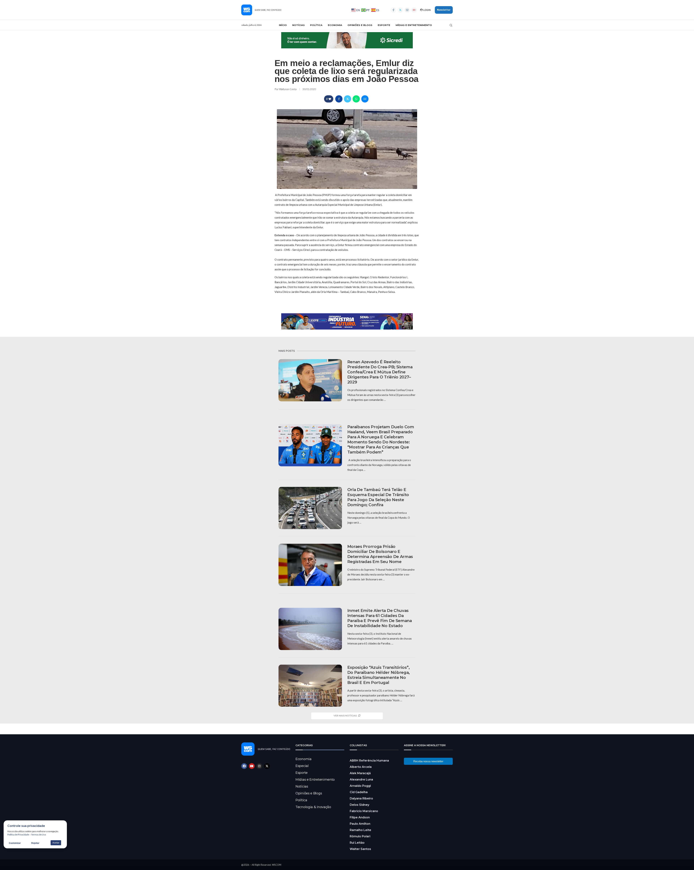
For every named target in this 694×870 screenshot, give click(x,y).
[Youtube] (414, 9)
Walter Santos (360, 849)
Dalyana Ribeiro (361, 798)
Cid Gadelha (359, 792)
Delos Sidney (359, 804)
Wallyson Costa (288, 89)
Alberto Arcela (361, 767)
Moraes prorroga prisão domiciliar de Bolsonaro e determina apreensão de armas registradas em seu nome (380, 554)
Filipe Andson (360, 817)
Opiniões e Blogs (360, 25)
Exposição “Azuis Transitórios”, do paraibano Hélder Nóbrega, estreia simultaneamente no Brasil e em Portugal (378, 675)
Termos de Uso (38, 834)
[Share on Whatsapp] (356, 99)
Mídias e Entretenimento (414, 25)
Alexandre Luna (361, 779)
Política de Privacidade (18, 834)
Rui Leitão (357, 842)
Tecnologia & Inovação (313, 807)
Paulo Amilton (360, 823)
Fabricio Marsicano (364, 811)
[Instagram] (407, 9)
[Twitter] (400, 9)
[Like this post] (330, 99)
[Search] (451, 25)
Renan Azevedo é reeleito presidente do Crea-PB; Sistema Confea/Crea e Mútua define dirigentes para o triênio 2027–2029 (380, 372)
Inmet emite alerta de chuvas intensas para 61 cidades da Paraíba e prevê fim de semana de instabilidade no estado (379, 618)
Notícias (298, 25)
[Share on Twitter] (347, 99)
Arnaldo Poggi (360, 786)
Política (316, 25)
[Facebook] (393, 9)
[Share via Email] (365, 99)
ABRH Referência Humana (369, 760)
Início (283, 25)
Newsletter (444, 9)
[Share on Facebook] (338, 99)
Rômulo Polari (360, 836)
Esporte (384, 25)
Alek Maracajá (360, 773)
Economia (335, 25)
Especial (302, 766)
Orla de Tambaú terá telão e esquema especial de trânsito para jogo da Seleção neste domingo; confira (378, 497)
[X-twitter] (267, 766)
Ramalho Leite (360, 830)
